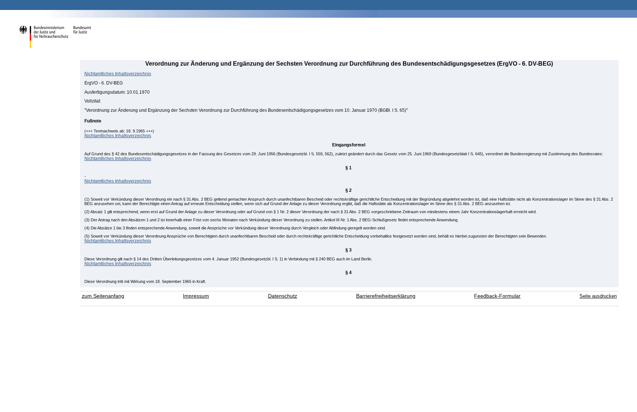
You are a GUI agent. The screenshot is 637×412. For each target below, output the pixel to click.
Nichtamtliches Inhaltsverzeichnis (117, 73)
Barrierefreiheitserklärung (385, 296)
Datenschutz (282, 296)
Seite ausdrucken (598, 296)
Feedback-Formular (497, 296)
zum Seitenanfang (103, 296)
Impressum (196, 296)
